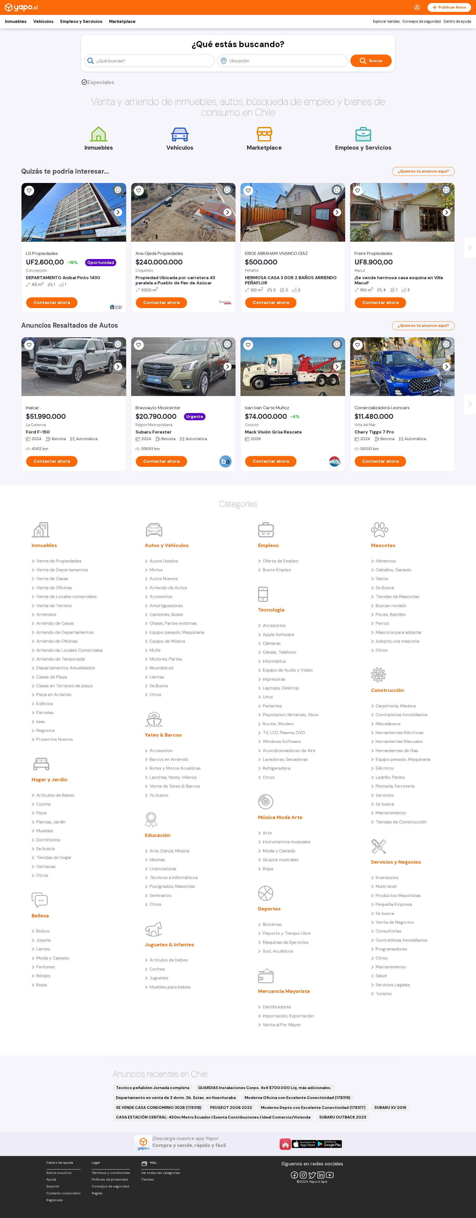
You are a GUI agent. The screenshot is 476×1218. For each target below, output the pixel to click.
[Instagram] (303, 1175)
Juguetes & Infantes (169, 944)
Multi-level (386, 886)
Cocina (43, 804)
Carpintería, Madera (396, 706)
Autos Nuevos (164, 578)
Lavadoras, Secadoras (285, 759)
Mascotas (383, 545)
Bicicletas (272, 924)
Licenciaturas (163, 869)
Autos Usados (164, 561)
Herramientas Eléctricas (400, 732)
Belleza (40, 915)
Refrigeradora (276, 768)
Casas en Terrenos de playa (64, 686)
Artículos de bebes (169, 960)
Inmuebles (15, 21)
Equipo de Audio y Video (288, 670)
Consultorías (388, 931)
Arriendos (46, 614)
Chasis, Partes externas (173, 623)
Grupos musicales (281, 860)
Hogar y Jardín (49, 779)
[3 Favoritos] (248, 191)
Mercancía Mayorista (284, 991)
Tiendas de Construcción (401, 822)
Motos (156, 570)
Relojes (43, 976)
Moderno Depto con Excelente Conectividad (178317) (313, 1107)
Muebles (44, 831)
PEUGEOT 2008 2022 (231, 1107)
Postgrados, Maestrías (172, 886)
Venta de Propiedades (59, 561)
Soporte (52, 1186)
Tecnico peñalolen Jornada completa (152, 1087)
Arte (267, 833)
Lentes (43, 949)
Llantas (157, 677)
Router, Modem (278, 724)
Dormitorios (48, 840)
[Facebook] (294, 1175)
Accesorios (161, 596)
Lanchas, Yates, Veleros (173, 777)
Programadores (391, 949)
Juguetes (159, 978)
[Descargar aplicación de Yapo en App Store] (304, 1144)
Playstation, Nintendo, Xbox (290, 715)
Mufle (155, 650)
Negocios (45, 730)
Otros (42, 875)
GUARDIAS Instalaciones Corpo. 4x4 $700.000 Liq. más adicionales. (264, 1087)
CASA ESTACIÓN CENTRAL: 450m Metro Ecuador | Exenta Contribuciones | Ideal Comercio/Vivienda (213, 1117)
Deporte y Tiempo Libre (287, 933)
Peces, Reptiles (391, 614)
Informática (274, 661)
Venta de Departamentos (62, 570)
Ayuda (51, 1179)
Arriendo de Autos (168, 588)
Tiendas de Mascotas (397, 596)
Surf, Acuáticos (278, 951)
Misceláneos (388, 724)
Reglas (97, 1193)
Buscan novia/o (391, 605)
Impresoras (274, 679)
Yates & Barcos (163, 735)
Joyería (43, 940)
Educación (157, 835)
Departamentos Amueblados (65, 668)
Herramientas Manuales (399, 741)
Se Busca (159, 686)
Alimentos (386, 561)
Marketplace (122, 21)
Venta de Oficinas (54, 588)
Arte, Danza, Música (169, 851)
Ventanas (46, 866)
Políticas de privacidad (110, 1179)
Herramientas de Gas (397, 750)
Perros (382, 623)
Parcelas (44, 712)
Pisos (41, 813)
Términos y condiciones (111, 1173)
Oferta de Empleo (280, 561)
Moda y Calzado (52, 958)
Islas (40, 721)
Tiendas (147, 1179)
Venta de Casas (52, 578)
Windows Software (282, 741)
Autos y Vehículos (167, 545)
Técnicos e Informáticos (174, 877)
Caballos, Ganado (393, 570)
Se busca (45, 848)
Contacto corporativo (63, 1193)
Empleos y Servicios (81, 21)
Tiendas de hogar (54, 857)
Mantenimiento (391, 813)
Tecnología (271, 610)
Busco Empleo (277, 570)
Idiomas (157, 860)
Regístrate (54, 1200)
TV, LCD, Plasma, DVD (284, 732)
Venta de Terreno (54, 605)
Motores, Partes (166, 659)
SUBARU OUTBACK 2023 (342, 1117)
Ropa (41, 985)
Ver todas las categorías (160, 1173)
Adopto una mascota (397, 641)
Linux (268, 697)
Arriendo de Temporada (60, 659)
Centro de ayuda (457, 21)
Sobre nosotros (59, 1173)
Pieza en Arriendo (54, 694)
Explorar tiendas (386, 21)
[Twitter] (312, 1175)
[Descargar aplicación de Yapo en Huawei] (285, 1144)
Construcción (387, 690)
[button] (118, 212)
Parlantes (272, 706)
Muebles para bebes (170, 987)
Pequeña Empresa (394, 904)
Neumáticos (162, 668)
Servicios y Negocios (396, 862)
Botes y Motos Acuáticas (175, 768)
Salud (381, 976)
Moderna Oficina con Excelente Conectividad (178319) (297, 1097)
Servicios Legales (393, 985)
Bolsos (43, 931)
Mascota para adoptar (399, 632)
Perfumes (45, 967)
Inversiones (387, 877)
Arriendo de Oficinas (57, 641)
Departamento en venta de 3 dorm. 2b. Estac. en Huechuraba (176, 1097)
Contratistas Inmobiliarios (402, 715)
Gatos (382, 578)
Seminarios (160, 895)
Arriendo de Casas (55, 623)
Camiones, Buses (166, 614)
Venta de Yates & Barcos (175, 786)
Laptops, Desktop (281, 688)
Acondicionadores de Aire (289, 750)
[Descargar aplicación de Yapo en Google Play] (329, 1144)
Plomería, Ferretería (395, 786)
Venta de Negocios (395, 922)
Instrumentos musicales (286, 842)
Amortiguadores (166, 605)
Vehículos (43, 21)
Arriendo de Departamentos (65, 632)
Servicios (385, 795)
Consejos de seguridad (421, 21)
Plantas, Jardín (51, 822)
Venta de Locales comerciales (66, 596)
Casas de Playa (51, 677)
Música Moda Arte (280, 817)
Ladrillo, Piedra (390, 777)
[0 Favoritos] (29, 191)
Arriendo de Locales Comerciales (69, 650)
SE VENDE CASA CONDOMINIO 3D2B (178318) (158, 1107)
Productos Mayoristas (398, 895)
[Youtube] (329, 1175)
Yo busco (159, 795)
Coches (157, 969)
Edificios (44, 704)
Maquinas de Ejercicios (286, 942)
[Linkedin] (321, 1175)
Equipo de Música (167, 641)
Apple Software (278, 634)
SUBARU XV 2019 (390, 1107)
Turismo (384, 993)
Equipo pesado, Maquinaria (177, 632)
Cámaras (272, 643)
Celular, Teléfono (279, 652)
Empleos (268, 545)
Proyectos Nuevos (54, 739)
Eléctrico (385, 768)
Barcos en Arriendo (169, 759)
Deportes (269, 909)
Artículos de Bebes (55, 795)
